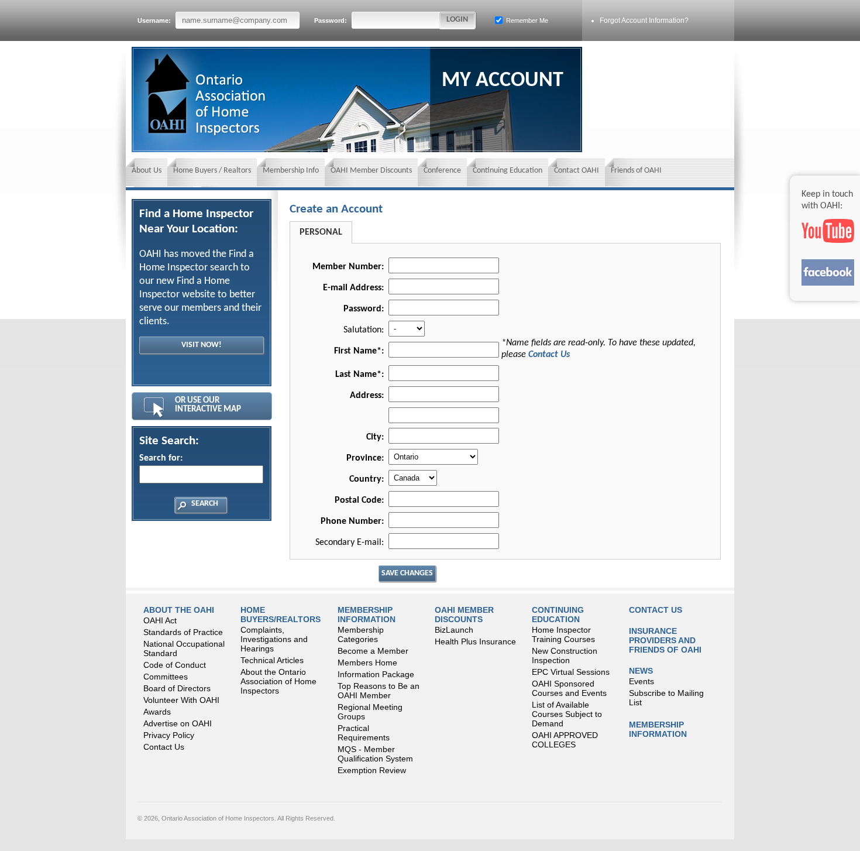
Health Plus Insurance (475, 641)
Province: (365, 458)
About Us (146, 170)
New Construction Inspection (564, 655)
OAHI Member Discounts (371, 170)
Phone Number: (352, 521)
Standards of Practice (183, 632)
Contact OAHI (576, 170)
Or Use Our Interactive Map (208, 405)
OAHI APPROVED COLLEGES (565, 739)
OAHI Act (160, 620)
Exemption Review (372, 770)
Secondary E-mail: (349, 542)
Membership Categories (361, 634)
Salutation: (363, 330)
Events (641, 681)
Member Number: (348, 267)
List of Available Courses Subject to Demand (567, 714)
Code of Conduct (174, 665)
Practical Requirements (364, 732)
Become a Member (373, 651)
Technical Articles (272, 660)
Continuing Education (507, 170)
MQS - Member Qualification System (375, 753)
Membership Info (291, 170)
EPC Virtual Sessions (571, 672)
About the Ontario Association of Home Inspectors (278, 681)
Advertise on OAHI (177, 723)
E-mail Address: (353, 288)
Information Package (376, 674)
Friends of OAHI (636, 170)
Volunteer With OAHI (181, 700)
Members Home (367, 662)
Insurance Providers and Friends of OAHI (665, 640)
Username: (155, 20)
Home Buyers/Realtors (280, 614)
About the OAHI (178, 610)
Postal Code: (359, 500)
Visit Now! (201, 345)
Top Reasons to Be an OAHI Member (378, 690)
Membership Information (366, 614)
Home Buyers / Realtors (212, 170)
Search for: (161, 458)
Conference (442, 170)
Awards (157, 711)
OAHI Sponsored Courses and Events (569, 688)
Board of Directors (177, 688)
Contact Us (549, 354)
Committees (165, 676)
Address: (367, 395)
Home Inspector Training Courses (563, 634)
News (641, 670)
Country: (366, 479)
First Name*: (359, 351)
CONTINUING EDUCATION (558, 614)
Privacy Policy (168, 735)
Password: (331, 20)
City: (375, 437)
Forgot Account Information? (644, 20)
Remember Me (526, 20)
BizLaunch (454, 629)
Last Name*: (359, 374)
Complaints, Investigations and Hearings (274, 639)
